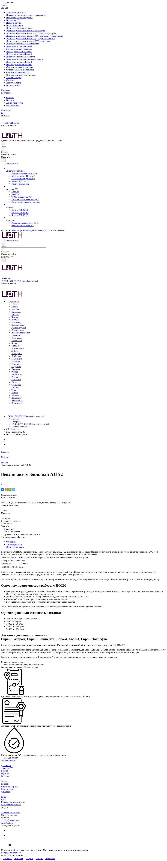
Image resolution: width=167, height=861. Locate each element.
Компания (6, 776)
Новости (10, 100)
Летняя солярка (13, 83)
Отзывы (10, 97)
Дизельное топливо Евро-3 (19, 54)
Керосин (5, 773)
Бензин (4, 771)
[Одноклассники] (6, 489)
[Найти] (3, 160)
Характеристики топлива (13, 802)
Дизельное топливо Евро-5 (19, 46)
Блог (3, 799)
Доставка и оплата (15, 547)
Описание (11, 542)
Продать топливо (14, 23)
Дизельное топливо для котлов (20, 56)
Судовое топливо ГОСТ (17, 72)
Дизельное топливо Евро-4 (19, 62)
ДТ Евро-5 (6, 765)
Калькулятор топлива (11, 804)
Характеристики (14, 544)
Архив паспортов (14, 103)
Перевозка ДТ (13, 20)
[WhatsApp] (9, 489)
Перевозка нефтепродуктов (19, 17)
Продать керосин (14, 25)
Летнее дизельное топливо (19, 51)
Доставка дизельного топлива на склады (25, 30)
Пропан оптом (13, 85)
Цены (3, 797)
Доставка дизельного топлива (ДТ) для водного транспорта (34, 36)
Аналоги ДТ (7, 768)
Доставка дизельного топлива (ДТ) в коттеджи (28, 41)
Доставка (5, 791)
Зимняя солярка (13, 77)
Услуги (4, 807)
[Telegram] (13, 489)
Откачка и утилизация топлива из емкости (26, 15)
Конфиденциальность (11, 852)
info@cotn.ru (12, 429)
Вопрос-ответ (12, 105)
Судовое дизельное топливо (19, 67)
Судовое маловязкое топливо (20, 70)
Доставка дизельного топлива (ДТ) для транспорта (30, 38)
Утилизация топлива (16, 12)
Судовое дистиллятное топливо (21, 75)
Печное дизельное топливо (19, 64)
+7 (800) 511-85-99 (10, 123)
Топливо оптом (8, 760)
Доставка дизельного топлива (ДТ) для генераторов (31, 33)
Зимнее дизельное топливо (19, 49)
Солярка (10, 80)
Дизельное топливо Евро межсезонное (24, 59)
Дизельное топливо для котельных (22, 43)
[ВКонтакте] (2, 489)
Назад (15, 304)
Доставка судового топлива (19, 28)
